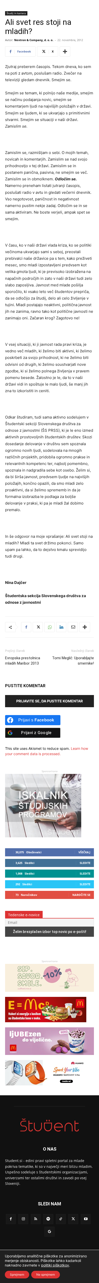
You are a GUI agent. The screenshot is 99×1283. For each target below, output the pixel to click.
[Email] (73, 627)
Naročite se (81, 895)
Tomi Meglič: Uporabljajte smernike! (73, 661)
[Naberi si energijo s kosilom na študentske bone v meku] (45, 1024)
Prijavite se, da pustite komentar (49, 701)
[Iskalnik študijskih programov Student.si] (43, 836)
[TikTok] (61, 1219)
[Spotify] (48, 1219)
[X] (38, 627)
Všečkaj (84, 852)
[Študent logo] (49, 1125)
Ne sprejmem (45, 1274)
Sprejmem (17, 1274)
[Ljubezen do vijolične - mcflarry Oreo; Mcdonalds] (49, 1057)
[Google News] (49, 1232)
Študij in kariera (16, 13)
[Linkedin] (61, 627)
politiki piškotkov (55, 1265)
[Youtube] (86, 1219)
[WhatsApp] (49, 627)
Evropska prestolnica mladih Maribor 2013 (22, 661)
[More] (65, 51)
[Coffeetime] (49, 994)
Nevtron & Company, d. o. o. (33, 40)
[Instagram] (23, 1219)
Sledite (85, 863)
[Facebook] (26, 627)
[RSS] (36, 1219)
